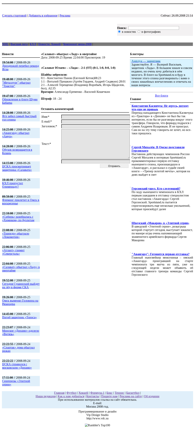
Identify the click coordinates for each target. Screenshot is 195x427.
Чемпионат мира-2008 (77, 44)
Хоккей (83, 392)
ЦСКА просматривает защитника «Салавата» (17, 168)
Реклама (65, 15)
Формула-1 (97, 392)
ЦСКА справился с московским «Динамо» (17, 366)
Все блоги (161, 95)
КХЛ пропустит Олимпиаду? (12, 185)
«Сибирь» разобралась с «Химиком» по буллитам (18, 218)
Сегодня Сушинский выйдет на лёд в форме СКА (21, 285)
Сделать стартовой (14, 15)
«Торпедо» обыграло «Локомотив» (15, 235)
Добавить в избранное (43, 15)
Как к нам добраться (71, 396)
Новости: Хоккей (49, 44)
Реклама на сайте (131, 396)
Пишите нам (109, 396)
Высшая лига (19, 44)
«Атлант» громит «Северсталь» (13, 252)
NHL (5, 44)
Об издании (151, 396)
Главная (59, 392)
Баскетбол (132, 392)
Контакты (92, 396)
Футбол (71, 392)
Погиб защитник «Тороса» (19, 317)
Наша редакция (46, 396)
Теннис (119, 392)
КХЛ (33, 44)
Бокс (109, 392)
